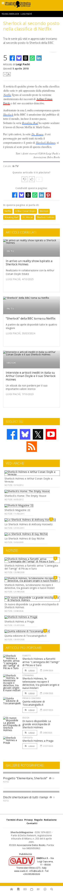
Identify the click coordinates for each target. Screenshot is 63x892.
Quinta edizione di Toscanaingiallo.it (26, 635)
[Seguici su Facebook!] (12, 434)
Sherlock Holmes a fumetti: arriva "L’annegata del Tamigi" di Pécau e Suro (31, 567)
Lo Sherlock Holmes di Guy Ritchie (24, 538)
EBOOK (11, 362)
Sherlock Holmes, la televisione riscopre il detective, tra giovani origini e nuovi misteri (30, 586)
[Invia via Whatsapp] (32, 58)
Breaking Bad (30, 123)
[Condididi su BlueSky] (19, 58)
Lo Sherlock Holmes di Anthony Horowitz (28, 524)
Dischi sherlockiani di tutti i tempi (25, 797)
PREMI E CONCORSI (31, 698)
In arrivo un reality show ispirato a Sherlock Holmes (29, 262)
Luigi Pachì (26, 14)
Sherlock (8, 114)
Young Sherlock (10, 14)
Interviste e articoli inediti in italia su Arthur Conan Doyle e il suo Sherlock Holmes (31, 376)
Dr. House (37, 134)
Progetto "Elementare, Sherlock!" (25, 778)
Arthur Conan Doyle (25, 211)
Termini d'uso (14, 819)
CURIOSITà (27, 737)
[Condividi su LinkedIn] (39, 58)
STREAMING (28, 675)
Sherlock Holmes (45, 142)
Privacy (28, 819)
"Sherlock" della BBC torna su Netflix (30, 318)
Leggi (31, 670)
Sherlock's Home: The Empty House (25, 495)
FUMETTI (26, 656)
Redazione (50, 819)
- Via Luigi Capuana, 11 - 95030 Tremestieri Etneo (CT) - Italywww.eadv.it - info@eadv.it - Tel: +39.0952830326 (34, 866)
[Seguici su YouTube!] (51, 434)
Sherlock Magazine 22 (17, 510)
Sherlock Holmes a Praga (19, 621)
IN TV (10, 251)
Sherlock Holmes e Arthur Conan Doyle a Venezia (28, 480)
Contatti (32, 823)
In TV (15, 166)
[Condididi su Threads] (26, 58)
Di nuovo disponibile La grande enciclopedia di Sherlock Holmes (32, 606)
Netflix (7, 95)
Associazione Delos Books (31, 845)
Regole (38, 819)
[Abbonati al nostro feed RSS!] (32, 447)
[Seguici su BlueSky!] (25, 434)
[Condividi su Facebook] (12, 58)
